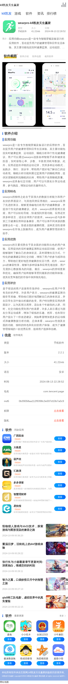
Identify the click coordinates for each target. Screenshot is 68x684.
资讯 (40, 13)
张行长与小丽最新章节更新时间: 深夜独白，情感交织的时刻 (22, 563)
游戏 (18, 13)
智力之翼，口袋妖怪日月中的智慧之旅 (22, 581)
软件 (29, 13)
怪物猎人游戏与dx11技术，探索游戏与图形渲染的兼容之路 (22, 528)
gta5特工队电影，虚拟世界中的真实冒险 (22, 599)
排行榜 (52, 13)
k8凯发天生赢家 (9, 4)
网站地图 (42, 676)
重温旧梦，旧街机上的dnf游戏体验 (22, 545)
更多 (61, 615)
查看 (9, 639)
